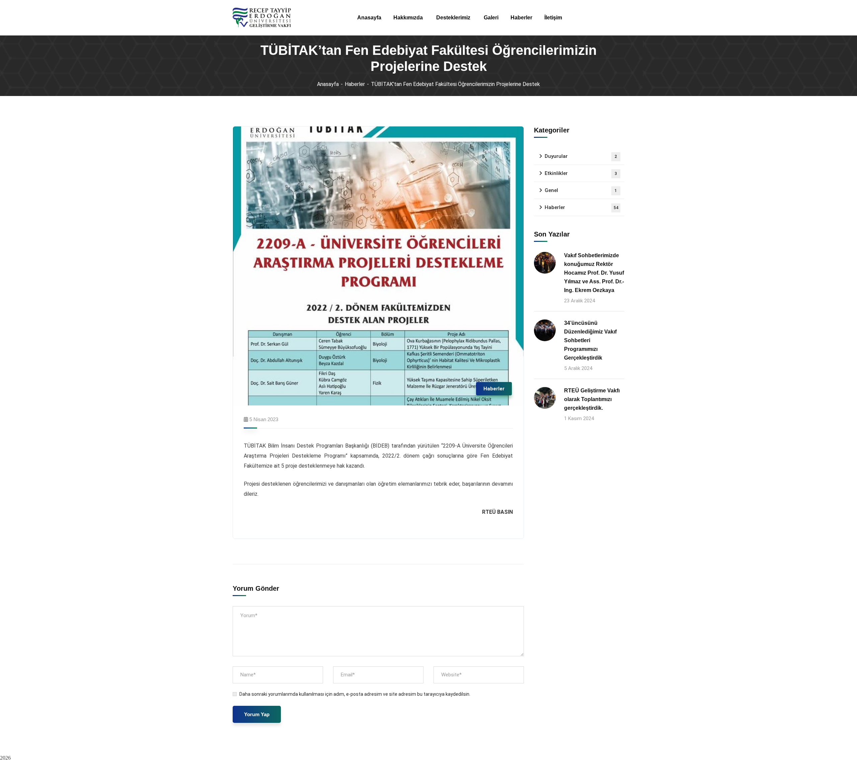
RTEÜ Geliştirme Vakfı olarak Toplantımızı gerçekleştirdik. (592, 399)
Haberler (355, 84)
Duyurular (581, 156)
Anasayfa (328, 84)
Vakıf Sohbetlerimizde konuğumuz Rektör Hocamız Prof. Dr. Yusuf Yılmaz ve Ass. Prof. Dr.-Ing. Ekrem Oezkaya (594, 273)
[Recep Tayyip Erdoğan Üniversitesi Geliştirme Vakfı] (262, 18)
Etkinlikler (581, 173)
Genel (581, 190)
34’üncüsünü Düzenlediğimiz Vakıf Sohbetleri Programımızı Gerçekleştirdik (590, 340)
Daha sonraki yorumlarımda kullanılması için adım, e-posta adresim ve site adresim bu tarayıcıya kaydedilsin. (354, 694)
